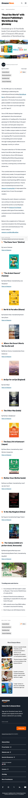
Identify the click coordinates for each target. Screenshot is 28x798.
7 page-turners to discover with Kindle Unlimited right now (19, 685)
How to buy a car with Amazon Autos (14, 610)
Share (24, 72)
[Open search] (21, 3)
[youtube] (25, 787)
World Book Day (5, 78)
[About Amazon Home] (6, 701)
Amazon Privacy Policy (6, 734)
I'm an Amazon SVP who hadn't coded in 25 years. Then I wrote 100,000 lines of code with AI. (14, 591)
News (3, 9)
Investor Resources (7, 757)
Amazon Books (5, 72)
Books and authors (10, 9)
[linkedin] (20, 787)
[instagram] (8, 787)
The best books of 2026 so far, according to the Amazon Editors (20, 661)
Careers (4, 769)
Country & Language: (7, 762)
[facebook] (3, 787)
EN (5, 764)
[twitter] (14, 787)
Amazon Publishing (6, 81)
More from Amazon (7, 779)
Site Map (4, 774)
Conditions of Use (12, 793)
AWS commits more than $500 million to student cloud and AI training (14, 605)
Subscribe (21, 728)
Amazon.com (5, 752)
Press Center (5, 747)
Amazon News (6, 742)
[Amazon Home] (8, 3)
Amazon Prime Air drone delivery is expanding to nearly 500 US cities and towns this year (14, 599)
